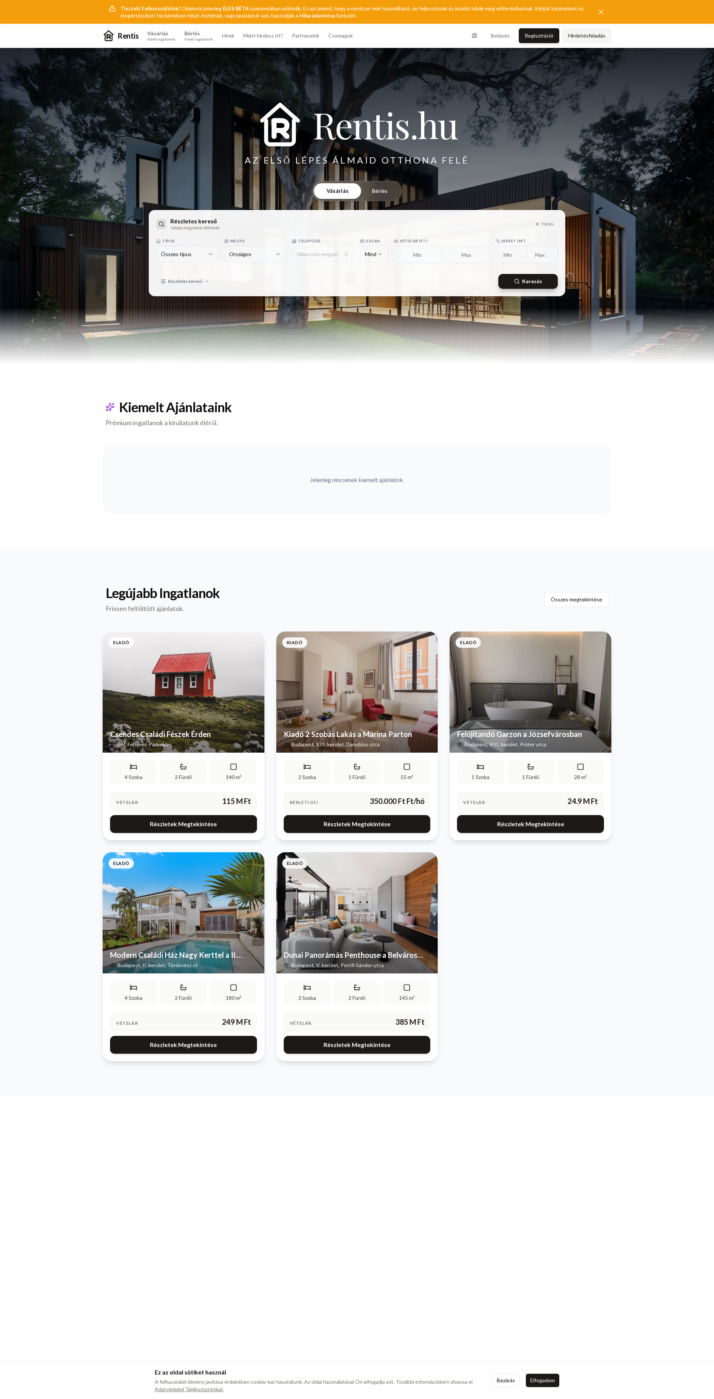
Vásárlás (337, 190)
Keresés (532, 281)
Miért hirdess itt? (263, 35)
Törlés (547, 224)
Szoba (373, 241)
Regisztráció (539, 35)
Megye (237, 241)
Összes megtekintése (576, 599)
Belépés (500, 35)
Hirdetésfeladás (586, 35)
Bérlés (379, 191)
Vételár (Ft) (414, 241)
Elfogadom (542, 1380)
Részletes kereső (185, 281)
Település (309, 241)
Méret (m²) (513, 241)
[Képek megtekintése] (184, 692)
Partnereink (305, 35)
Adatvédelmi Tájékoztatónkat (189, 1389)
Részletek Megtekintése (183, 823)
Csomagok (340, 35)
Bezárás (506, 1380)
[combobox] (187, 254)
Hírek (228, 35)
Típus (168, 241)
